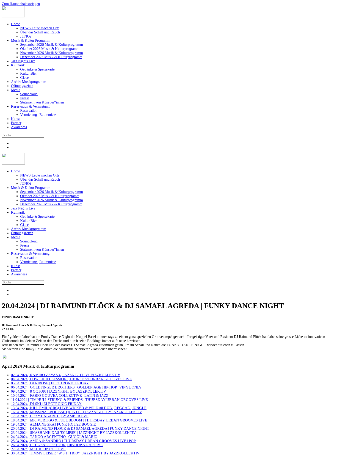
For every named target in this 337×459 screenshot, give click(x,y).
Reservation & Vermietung (30, 106)
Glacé (24, 77)
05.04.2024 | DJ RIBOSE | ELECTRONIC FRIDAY (50, 383)
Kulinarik (18, 65)
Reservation (28, 110)
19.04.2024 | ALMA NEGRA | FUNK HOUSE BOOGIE (53, 424)
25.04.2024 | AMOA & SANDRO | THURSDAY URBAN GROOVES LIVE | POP (73, 441)
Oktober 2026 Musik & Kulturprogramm (49, 49)
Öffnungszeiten (22, 86)
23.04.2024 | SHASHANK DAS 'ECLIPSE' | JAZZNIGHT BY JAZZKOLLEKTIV (73, 433)
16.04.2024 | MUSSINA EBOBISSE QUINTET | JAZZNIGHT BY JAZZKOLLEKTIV (76, 412)
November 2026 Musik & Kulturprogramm (51, 53)
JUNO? (25, 36)
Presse (24, 98)
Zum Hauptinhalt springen (21, 4)
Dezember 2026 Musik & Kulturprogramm (51, 57)
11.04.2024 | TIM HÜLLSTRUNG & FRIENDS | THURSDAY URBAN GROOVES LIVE (79, 400)
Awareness (19, 127)
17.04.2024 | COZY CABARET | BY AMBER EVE (49, 416)
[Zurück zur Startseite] (13, 16)
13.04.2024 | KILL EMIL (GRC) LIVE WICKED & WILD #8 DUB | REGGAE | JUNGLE (78, 408)
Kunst (15, 119)
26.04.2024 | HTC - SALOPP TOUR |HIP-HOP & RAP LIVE (57, 445)
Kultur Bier (28, 73)
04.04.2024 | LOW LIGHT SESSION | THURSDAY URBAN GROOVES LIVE (71, 379)
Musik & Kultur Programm (30, 40)
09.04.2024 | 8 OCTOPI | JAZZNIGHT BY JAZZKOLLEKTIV (58, 391)
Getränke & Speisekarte (37, 69)
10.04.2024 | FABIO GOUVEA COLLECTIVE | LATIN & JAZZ (59, 395)
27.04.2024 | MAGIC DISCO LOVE (38, 449)
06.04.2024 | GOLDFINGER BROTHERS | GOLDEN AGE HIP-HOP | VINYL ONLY (76, 387)
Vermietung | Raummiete (38, 115)
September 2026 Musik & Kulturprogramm (51, 44)
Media (15, 90)
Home (15, 24)
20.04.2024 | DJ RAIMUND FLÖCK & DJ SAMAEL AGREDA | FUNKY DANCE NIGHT (80, 428)
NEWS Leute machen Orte (39, 28)
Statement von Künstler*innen (42, 102)
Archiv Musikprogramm (28, 82)
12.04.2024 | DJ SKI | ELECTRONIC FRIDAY (46, 404)
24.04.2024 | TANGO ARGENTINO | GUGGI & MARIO (54, 437)
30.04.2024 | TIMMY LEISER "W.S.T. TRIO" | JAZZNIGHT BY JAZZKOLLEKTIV (75, 453)
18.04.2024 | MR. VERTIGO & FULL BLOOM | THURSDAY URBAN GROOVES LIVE (79, 420)
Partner (16, 123)
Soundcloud (29, 94)
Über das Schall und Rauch (40, 32)
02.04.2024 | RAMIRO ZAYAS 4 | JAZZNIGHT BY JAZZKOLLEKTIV (65, 375)
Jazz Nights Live (23, 61)
